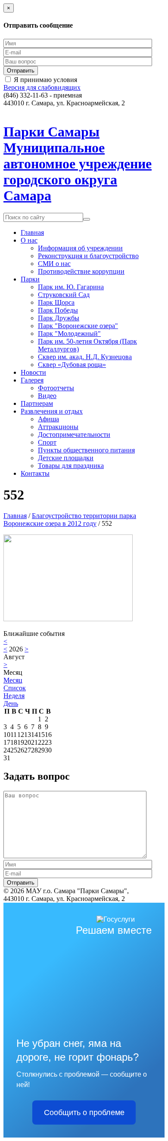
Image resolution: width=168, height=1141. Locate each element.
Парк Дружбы (58, 318)
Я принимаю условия (45, 79)
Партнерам (37, 403)
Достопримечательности (74, 434)
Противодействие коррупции (81, 271)
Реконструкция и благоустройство (88, 255)
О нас (29, 240)
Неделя (14, 695)
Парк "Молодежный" (69, 333)
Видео (47, 395)
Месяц (12, 680)
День (10, 703)
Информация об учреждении (80, 248)
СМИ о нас (54, 263)
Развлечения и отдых (52, 411)
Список (14, 688)
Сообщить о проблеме (84, 1112)
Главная (32, 232)
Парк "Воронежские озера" (78, 325)
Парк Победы (58, 310)
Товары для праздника (71, 465)
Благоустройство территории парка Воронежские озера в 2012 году (69, 519)
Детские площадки (65, 457)
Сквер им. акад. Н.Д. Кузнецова (85, 356)
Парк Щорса (56, 302)
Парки (30, 279)
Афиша (48, 419)
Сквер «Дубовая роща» (72, 364)
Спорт (47, 442)
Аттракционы (58, 426)
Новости (33, 372)
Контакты (35, 473)
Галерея (32, 380)
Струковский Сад (64, 294)
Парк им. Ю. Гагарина (71, 287)
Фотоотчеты (56, 388)
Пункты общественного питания (86, 450)
